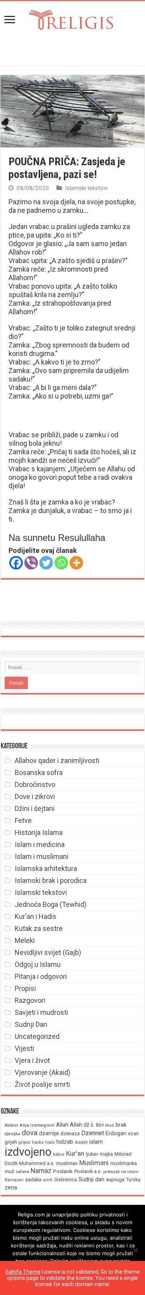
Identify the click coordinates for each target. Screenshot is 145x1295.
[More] (76, 563)
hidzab (64, 1141)
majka (106, 1154)
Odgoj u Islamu (38, 964)
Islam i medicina (40, 844)
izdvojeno (28, 1151)
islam (96, 1141)
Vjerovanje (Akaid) (42, 1072)
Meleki (25, 940)
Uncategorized (37, 1036)
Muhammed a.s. (37, 1163)
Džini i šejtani (35, 808)
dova (30, 1132)
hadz (50, 1142)
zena (11, 1187)
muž (9, 1171)
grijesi (25, 1142)
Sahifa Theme (23, 1272)
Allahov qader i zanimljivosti (57, 760)
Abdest (11, 1125)
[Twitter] (46, 563)
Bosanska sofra (39, 772)
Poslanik (63, 1171)
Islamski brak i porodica (51, 880)
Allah (62, 1125)
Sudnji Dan (31, 1024)
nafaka (22, 1171)
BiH (100, 1125)
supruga (115, 1179)
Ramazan (14, 1179)
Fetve (23, 820)
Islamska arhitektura (46, 868)
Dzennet (92, 1133)
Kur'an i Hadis (35, 916)
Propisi (25, 988)
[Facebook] (16, 563)
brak (121, 1124)
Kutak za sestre (39, 928)
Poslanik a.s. (88, 1171)
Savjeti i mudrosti (41, 1012)
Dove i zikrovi (35, 796)
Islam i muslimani (41, 856)
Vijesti (24, 1048)
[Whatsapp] (61, 563)
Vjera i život (32, 1060)
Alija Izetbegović (37, 1125)
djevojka (12, 1133)
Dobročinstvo (35, 784)
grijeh (11, 1142)
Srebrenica (65, 1179)
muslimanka (123, 1163)
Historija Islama (39, 832)
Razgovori (30, 1000)
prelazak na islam (120, 1171)
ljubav (92, 1154)
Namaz (41, 1171)
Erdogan (116, 1133)
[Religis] (72, 18)
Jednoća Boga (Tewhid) (51, 904)
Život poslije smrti (42, 1084)
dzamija (49, 1133)
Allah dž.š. (82, 1125)
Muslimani (94, 1163)
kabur (59, 1154)
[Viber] (31, 563)
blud (109, 1125)
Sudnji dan (91, 1179)
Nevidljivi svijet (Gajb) (48, 952)
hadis (38, 1142)
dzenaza (70, 1133)
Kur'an (75, 1153)
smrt (48, 1179)
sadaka (33, 1179)
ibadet (81, 1142)
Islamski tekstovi (86, 188)
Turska (133, 1179)
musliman (67, 1163)
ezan (133, 1133)
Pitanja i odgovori (41, 976)
